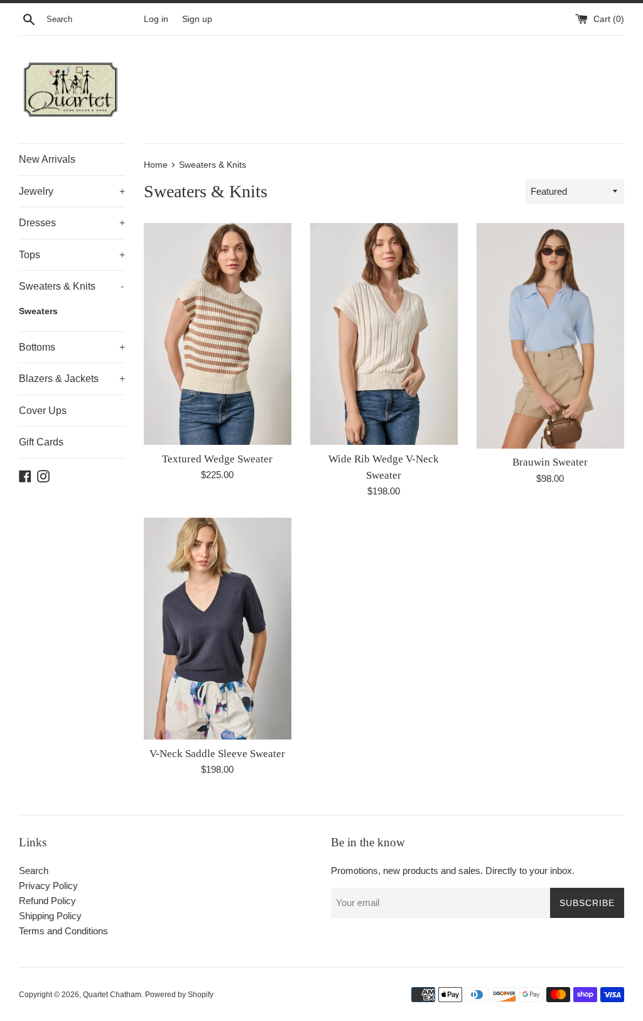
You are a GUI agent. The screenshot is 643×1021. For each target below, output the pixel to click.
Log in (156, 19)
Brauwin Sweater (550, 462)
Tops (72, 254)
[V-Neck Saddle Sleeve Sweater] (217, 629)
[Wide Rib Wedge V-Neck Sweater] (384, 334)
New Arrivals (47, 159)
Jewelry (72, 191)
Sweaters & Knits (71, 286)
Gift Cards (41, 442)
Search (33, 870)
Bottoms (72, 347)
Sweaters (38, 311)
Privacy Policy (48, 885)
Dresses (72, 222)
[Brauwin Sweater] (550, 335)
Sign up (197, 19)
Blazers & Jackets (72, 378)
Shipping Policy (50, 915)
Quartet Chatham (112, 994)
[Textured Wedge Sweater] (217, 334)
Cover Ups (43, 410)
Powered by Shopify (179, 994)
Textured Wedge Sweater (217, 459)
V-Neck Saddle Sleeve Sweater (217, 754)
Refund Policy (47, 900)
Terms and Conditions (63, 930)
